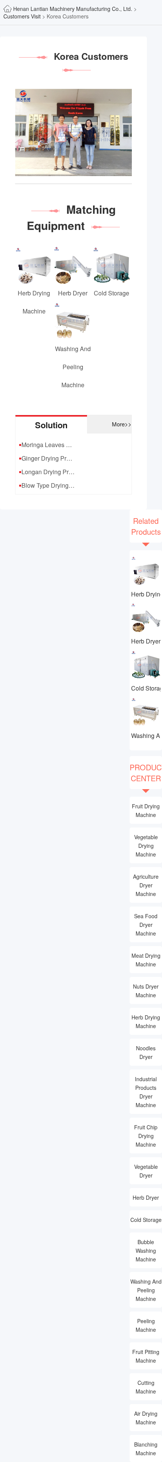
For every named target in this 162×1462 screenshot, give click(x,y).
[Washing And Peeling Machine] (145, 711)
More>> (121, 424)
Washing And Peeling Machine (145, 735)
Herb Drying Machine (145, 594)
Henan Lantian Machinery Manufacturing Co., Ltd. (73, 8)
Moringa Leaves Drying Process (48, 444)
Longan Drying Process (48, 471)
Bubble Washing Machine (146, 1250)
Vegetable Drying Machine (146, 845)
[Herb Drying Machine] (145, 570)
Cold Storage (145, 688)
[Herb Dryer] (145, 617)
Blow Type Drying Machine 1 (48, 485)
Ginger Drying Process (48, 458)
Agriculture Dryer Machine (146, 885)
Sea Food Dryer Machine (145, 924)
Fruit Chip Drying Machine (145, 1135)
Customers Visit (22, 16)
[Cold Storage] (145, 664)
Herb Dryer (145, 641)
